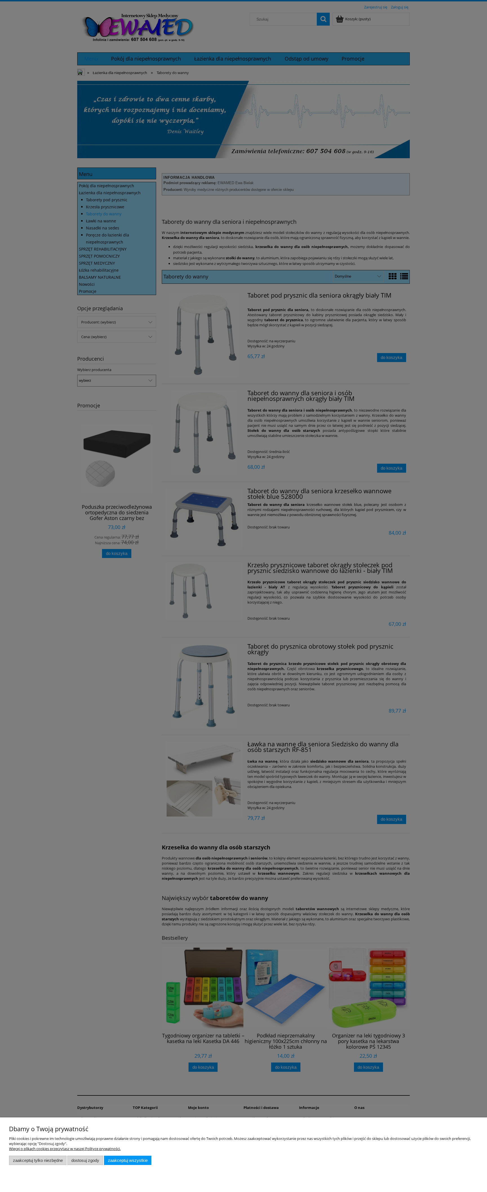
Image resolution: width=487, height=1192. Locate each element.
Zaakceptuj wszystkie (128, 1160)
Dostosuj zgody (85, 1160)
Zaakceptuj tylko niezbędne (38, 1160)
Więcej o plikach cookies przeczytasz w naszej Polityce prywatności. (65, 1148)
